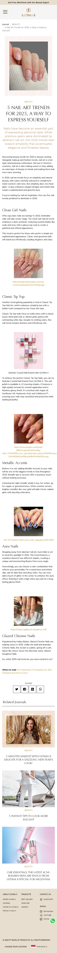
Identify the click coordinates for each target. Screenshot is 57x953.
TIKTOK (46, 919)
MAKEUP (24, 907)
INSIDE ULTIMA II (9, 899)
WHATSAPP (48, 899)
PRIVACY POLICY (9, 911)
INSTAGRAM (48, 911)
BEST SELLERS (27, 899)
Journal (5, 24)
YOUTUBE (47, 915)
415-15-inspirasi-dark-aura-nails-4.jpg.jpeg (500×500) (28, 540)
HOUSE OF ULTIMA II (10, 907)
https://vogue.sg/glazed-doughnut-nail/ (28, 629)
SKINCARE (25, 903)
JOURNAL (6, 903)
